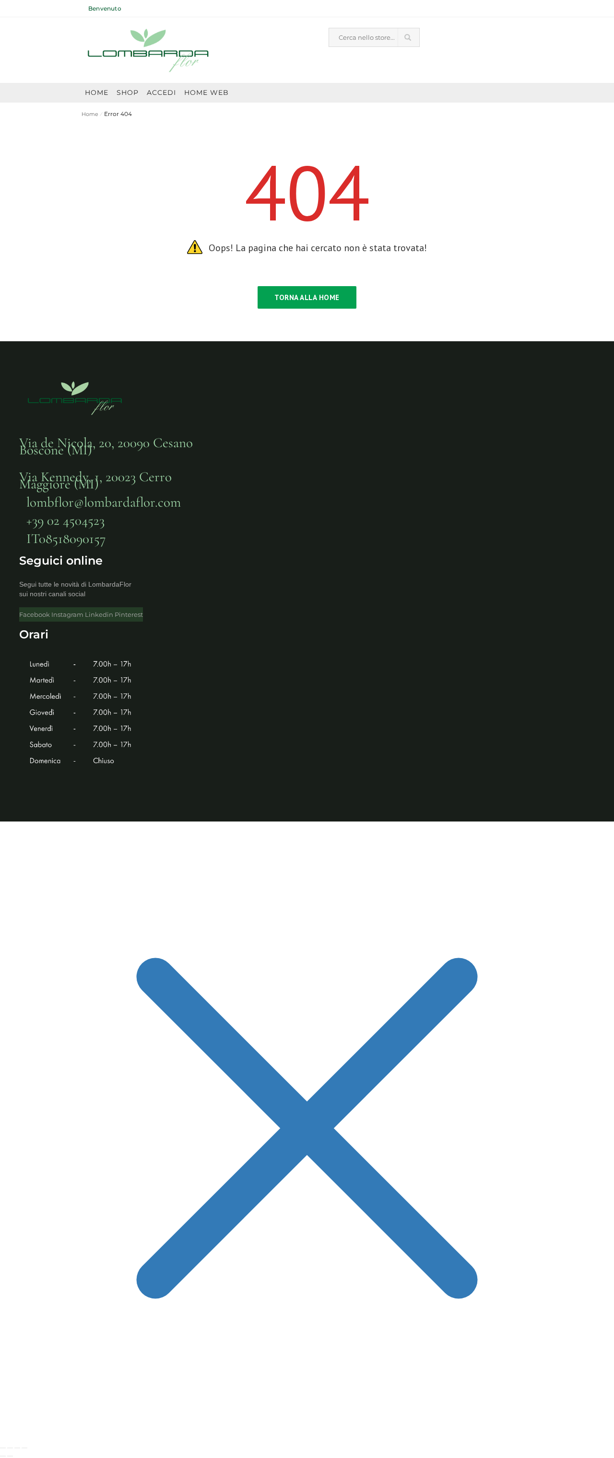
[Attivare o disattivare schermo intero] (10, 1447)
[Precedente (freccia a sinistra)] (3, 1456)
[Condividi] (17, 1447)
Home (90, 114)
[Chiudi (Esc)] (24, 1447)
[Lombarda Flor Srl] (149, 50)
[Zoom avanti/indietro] (3, 1447)
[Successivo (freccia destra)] (10, 1456)
